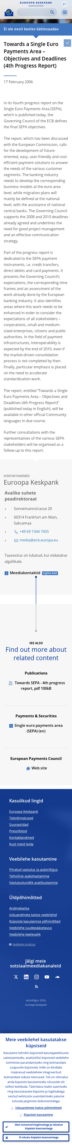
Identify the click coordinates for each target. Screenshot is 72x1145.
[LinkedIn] (26, 976)
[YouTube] (46, 976)
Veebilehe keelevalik (25, 934)
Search (52, 12)
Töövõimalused (21, 818)
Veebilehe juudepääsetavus (30, 928)
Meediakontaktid (25, 573)
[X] (15, 976)
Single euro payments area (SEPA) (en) (38, 728)
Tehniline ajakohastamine (29, 876)
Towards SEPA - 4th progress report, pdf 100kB (39, 686)
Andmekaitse (19, 908)
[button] (64, 4)
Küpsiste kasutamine (38, 1115)
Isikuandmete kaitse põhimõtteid (38, 1108)
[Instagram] (36, 976)
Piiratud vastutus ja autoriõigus (33, 870)
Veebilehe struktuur (24, 944)
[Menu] (64, 12)
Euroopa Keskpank (23, 812)
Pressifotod (18, 831)
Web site (39, 768)
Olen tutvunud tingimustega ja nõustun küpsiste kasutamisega (39, 1127)
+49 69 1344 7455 (34, 532)
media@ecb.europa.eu (39, 540)
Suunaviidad (18, 825)
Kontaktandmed (21, 838)
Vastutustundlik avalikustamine (33, 883)
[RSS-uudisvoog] (36, 986)
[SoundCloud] (57, 976)
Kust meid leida (21, 844)
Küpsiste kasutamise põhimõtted (34, 921)
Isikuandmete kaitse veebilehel (33, 915)
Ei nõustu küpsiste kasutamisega (39, 1137)
